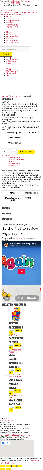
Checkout (11, 61)
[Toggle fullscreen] (8, 466)
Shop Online (12, 20)
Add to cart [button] (15, 332)
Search (6, 54)
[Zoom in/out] (2, 466)
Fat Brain (6, 155)
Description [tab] (14, 157)
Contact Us (12, 27)
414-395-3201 (6, 420)
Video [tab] (11, 166)
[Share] (14, 466)
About (9, 18)
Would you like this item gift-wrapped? (18, 118)
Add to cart (26, 151)
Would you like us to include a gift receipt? (20, 128)
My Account (12, 59)
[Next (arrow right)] (8, 469)
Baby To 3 (15, 96)
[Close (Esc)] (19, 466)
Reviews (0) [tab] (14, 164)
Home (9, 16)
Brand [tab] (11, 161)
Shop (8, 57)
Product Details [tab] (16, 159)
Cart (8, 64)
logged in (20, 238)
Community (12, 25)
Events (9, 22)
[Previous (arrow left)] (2, 469)
